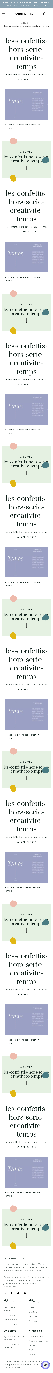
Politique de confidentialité (17, 1364)
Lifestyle (33, 1312)
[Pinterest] (18, 1293)
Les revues (9, 1315)
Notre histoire (36, 1336)
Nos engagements (38, 1341)
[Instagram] (5, 1293)
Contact (33, 1354)
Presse (32, 1345)
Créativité (33, 1316)
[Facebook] (11, 1293)
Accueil (25, 23)
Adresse (33, 1321)
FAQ (31, 1350)
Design (32, 1307)
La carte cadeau (12, 1324)
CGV (24, 1368)
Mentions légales (33, 1361)
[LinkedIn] (25, 1293)
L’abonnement (11, 1320)
